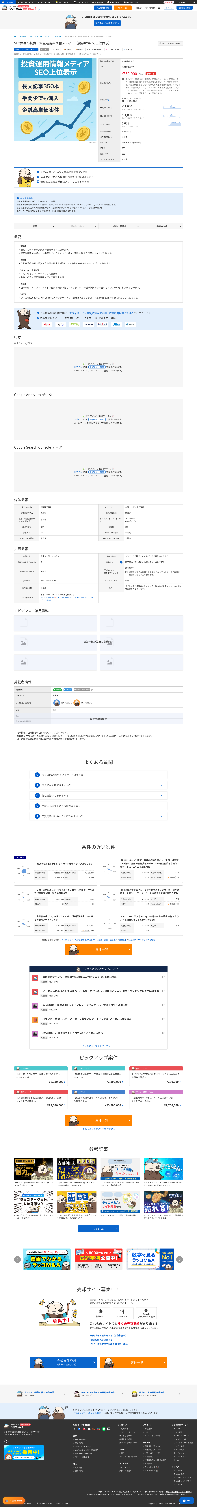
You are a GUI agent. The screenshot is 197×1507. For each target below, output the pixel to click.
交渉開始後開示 (128, 61)
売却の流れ (79, 1443)
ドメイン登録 (179, 1446)
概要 (35, 226)
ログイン (169, 8)
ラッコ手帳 (178, 1470)
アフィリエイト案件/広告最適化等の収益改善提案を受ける (101, 313)
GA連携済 (132, 939)
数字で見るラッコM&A (128, 1442)
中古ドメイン (179, 1453)
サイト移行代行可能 (146, 939)
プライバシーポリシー (153, 1453)
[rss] (93, 1429)
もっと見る (98, 1228)
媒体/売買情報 (120, 226)
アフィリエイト (180, 1456)
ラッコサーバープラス (182, 1477)
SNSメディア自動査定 (83, 1453)
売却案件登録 (102, 7)
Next (179, 1259)
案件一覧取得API (126, 1470)
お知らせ (123, 1453)
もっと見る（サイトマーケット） (98, 1045)
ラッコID (177, 1428)
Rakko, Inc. (172, 1503)
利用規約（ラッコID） (153, 1446)
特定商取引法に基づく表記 (155, 1460)
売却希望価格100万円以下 (85, 939)
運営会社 (148, 1463)
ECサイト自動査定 (82, 1457)
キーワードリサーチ (181, 1435)
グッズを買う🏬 (151, 1470)
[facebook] (79, 1429)
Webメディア (68, 939)
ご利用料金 (149, 7)
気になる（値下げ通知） (171, 43)
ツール (176, 1460)
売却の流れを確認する (101, 1339)
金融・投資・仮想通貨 (108, 939)
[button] (89, 1429)
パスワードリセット (153, 1435)
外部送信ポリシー (152, 1456)
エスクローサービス (127, 1432)
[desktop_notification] (108, 1429)
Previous (17, 1259)
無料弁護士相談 (125, 1439)
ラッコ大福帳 (179, 1474)
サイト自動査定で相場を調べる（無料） (110, 1344)
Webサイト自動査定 (83, 1446)
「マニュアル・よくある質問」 (88, 1412)
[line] (103, 1429)
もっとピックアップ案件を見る (99, 1128)
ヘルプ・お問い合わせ (128, 1456)
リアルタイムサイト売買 (183, 1442)
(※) (39, 9)
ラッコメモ (178, 1484)
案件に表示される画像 (97, 1494)
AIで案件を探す (14, 1500)
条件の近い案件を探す (106, 23)
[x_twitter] (74, 1429)
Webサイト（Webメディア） (40, 36)
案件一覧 (122, 7)
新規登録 (148, 1428)
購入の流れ (79, 1471)
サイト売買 (178, 1432)
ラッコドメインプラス (182, 1481)
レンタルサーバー (181, 1439)
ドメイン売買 (179, 1449)
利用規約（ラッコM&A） (154, 1449)
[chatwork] (84, 1429)
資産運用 (58, 36)
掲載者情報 (162, 226)
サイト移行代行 (125, 1435)
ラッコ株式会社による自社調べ (178, 1491)
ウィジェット (124, 1467)
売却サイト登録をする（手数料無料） (109, 1335)
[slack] (98, 1429)
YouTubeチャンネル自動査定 (86, 1450)
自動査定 (137, 7)
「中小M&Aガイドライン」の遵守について (52, 1503)
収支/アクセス (77, 226)
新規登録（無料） (185, 8)
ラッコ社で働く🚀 (152, 1467)
